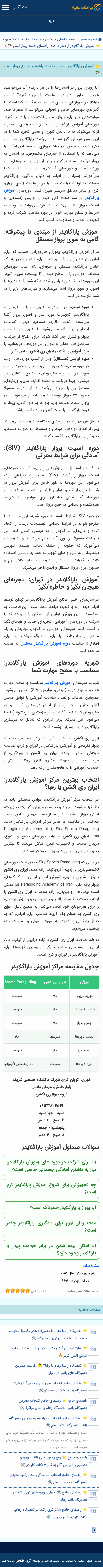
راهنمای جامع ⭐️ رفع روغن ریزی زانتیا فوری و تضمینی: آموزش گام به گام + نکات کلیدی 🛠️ (53, 1461)
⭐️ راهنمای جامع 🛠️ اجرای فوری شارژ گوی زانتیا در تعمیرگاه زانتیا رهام (50, 1496)
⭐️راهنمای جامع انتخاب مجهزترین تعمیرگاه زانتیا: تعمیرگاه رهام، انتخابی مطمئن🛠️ (50, 1387)
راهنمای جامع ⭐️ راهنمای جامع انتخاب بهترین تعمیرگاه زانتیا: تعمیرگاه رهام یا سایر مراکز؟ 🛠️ (53, 1404)
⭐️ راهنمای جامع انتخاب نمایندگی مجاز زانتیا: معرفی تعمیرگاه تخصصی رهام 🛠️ (48, 1478)
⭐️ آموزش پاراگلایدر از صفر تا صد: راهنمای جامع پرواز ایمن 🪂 (53, 46)
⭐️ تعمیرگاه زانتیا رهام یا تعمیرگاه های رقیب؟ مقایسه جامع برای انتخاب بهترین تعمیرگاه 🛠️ (48, 1334)
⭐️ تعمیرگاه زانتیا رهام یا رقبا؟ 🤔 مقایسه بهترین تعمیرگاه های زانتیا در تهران (51, 1369)
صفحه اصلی (66, 39)
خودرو (47, 39)
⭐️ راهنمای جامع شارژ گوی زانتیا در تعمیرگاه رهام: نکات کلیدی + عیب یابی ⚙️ (50, 1513)
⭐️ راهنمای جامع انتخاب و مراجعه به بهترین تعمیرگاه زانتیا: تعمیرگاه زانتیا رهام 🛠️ (48, 1421)
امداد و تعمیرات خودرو (21, 39)
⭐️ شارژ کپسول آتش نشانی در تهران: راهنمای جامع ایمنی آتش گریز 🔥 (49, 1351)
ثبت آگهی (20, 7)
